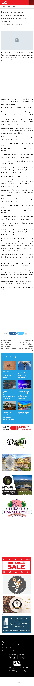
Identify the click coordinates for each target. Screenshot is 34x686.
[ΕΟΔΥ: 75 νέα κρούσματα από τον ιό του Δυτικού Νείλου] (9, 365)
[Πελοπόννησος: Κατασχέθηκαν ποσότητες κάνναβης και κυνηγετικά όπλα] (9, 405)
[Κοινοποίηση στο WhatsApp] (23, 657)
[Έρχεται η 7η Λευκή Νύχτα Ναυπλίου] (24, 405)
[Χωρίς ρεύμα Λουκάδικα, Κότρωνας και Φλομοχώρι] (24, 365)
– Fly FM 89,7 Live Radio (7, 642)
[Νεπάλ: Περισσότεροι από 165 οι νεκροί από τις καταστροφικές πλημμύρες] (9, 384)
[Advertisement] (17, 80)
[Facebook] (10, 657)
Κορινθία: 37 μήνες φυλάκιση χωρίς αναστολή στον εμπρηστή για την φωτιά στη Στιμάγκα (8, 346)
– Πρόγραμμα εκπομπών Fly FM (10, 645)
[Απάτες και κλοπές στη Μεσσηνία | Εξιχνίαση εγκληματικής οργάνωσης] (24, 384)
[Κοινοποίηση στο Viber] (20, 657)
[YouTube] (14, 657)
